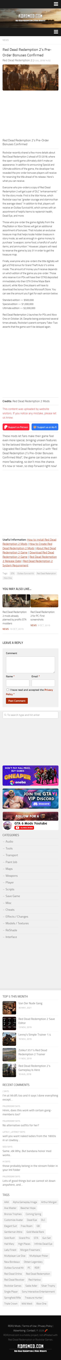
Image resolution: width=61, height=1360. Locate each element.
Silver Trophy (48, 1285)
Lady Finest (10, 1249)
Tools (9, 848)
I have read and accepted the (29, 692)
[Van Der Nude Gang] (9, 1008)
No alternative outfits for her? (21, 1125)
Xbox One (8, 578)
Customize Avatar (13, 1220)
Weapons (12, 876)
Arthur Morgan (49, 1202)
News (6, 40)
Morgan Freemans (30, 1249)
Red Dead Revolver (14, 1279)
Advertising (19, 1330)
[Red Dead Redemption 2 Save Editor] (9, 1023)
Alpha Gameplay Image (25, 1202)
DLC (43, 1220)
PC (29, 1267)
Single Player (11, 1291)
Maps (9, 869)
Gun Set (46, 1238)
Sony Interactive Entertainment (38, 1291)
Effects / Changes (17, 916)
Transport (12, 855)
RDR (37, 1267)
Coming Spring (33, 1214)
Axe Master (10, 1208)
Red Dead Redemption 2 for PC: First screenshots (42, 616)
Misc (9, 903)
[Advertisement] (30, 115)
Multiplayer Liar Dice (14, 1255)
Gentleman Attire (13, 1231)
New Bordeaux (12, 1261)
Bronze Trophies (13, 1214)
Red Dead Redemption (46, 573)
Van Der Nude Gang (30, 1003)
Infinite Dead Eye (43, 1243)
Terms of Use (29, 1326)
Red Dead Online (13, 1273)
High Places (24, 1243)
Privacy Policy (45, 1326)
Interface (11, 937)
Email (36, 676)
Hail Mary (9, 1243)
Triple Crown (10, 1303)
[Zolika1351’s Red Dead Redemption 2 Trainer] (9, 1054)
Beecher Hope (28, 1208)
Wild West (27, 1303)
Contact (31, 1330)
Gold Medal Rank (35, 1231)
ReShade (11, 930)
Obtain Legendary (33, 1261)
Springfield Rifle (12, 1297)
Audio (9, 841)
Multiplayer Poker (38, 1255)
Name (10, 676)
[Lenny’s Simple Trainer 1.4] (9, 1039)
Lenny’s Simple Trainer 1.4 (34, 1034)
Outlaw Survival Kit (25, 573)
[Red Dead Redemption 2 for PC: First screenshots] (44, 600)
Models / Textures (17, 923)
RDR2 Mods (14, 1326)
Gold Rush (9, 1238)
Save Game (13, 896)
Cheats (10, 910)
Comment (11, 653)
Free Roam (27, 1226)
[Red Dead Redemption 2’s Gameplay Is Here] (9, 1070)
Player (10, 882)
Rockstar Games (12, 1285)
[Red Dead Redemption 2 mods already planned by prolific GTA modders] (16, 600)
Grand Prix (24, 1238)
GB (38, 1226)
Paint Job (11, 862)
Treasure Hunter (33, 1297)
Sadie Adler (31, 1285)
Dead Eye (32, 1220)
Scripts (10, 889)
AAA (6, 1202)
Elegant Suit (10, 1226)
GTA (12, 573)
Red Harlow (34, 1279)
